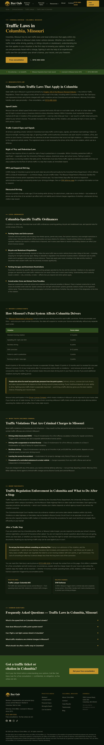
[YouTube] (10, 721)
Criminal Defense (17, 9)
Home (7, 9)
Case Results (66, 704)
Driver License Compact (37, 397)
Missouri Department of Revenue (21, 318)
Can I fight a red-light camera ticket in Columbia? (52, 633)
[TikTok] (17, 721)
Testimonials (66, 707)
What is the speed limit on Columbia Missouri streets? (52, 620)
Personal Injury (42, 3)
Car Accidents (46, 709)
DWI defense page (67, 180)
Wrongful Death (47, 706)
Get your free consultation (84, 671)
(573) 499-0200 (77, 3)
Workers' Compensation (46, 698)
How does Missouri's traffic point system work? (52, 627)
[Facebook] (7, 721)
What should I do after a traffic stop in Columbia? (52, 645)
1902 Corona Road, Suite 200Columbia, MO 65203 (90, 699)
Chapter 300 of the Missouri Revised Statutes (59, 92)
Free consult (91, 3)
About (63, 3)
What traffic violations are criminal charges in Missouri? (52, 639)
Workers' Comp (28, 3)
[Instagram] (14, 721)
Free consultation (16, 60)
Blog (63, 710)
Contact (71, 3)
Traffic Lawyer (29, 9)
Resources (54, 3)
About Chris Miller (68, 697)
